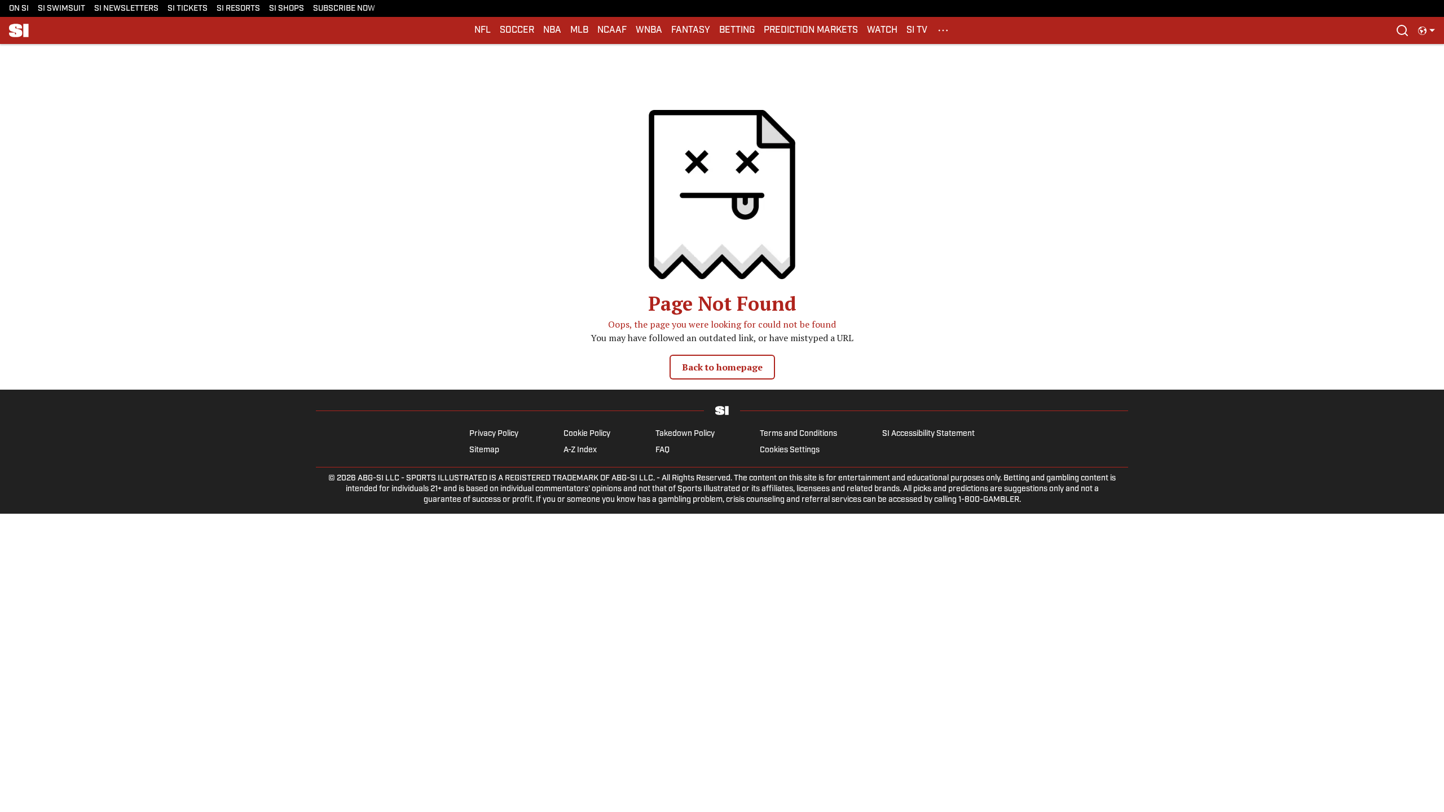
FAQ (662, 450)
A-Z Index (580, 450)
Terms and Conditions (798, 434)
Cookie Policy (586, 434)
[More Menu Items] (943, 30)
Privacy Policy (493, 434)
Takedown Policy (685, 434)
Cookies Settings (790, 450)
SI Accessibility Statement (928, 434)
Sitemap (484, 450)
